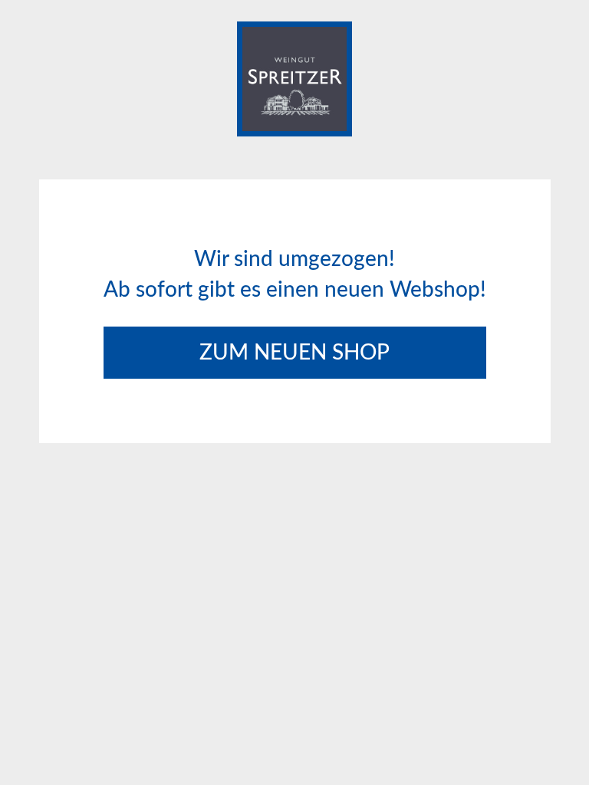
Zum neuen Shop (294, 352)
